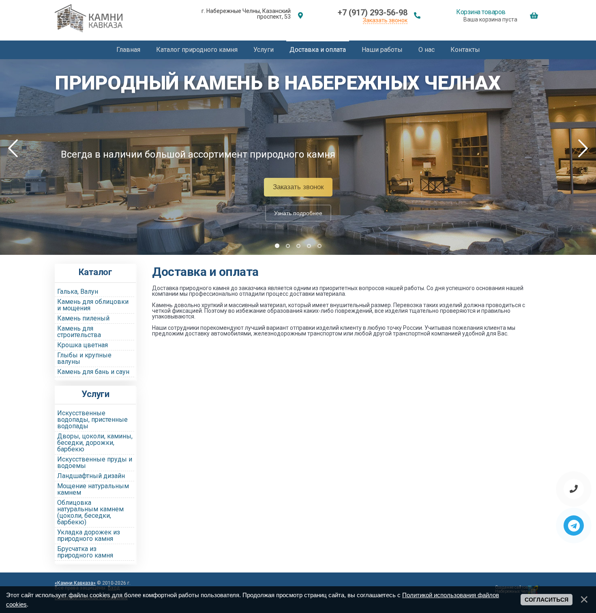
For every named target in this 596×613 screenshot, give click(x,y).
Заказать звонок (385, 20)
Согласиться (546, 599)
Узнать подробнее (298, 213)
